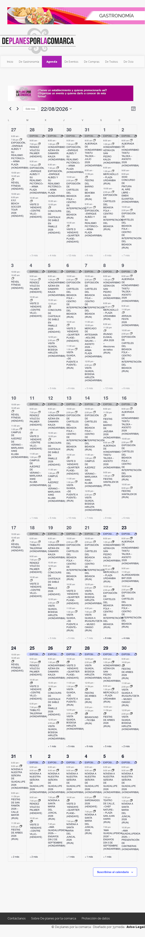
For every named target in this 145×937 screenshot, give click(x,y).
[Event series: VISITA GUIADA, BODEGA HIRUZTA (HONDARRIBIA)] (57, 340)
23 (124, 527)
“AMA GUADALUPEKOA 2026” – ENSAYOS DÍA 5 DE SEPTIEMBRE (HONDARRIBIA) (112, 839)
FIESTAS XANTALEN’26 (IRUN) (110, 482)
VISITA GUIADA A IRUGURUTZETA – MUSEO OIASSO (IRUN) (93, 622)
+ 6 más (70, 388)
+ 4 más (52, 255)
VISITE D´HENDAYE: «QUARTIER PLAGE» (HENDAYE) (72, 235)
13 (68, 398)
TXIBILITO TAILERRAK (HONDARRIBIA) (38, 548)
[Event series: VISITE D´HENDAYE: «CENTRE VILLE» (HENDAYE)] (31, 201)
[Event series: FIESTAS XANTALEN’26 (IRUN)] (113, 475)
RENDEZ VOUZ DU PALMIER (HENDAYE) (36, 151)
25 (32, 648)
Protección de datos (96, 918)
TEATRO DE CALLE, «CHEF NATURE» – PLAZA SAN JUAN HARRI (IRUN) (109, 811)
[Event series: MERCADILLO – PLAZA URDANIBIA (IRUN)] (113, 171)
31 (87, 129)
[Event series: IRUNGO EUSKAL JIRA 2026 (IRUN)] (105, 330)
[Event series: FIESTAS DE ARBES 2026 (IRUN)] (86, 689)
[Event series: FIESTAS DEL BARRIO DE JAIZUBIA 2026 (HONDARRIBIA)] (105, 415)
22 (105, 527)
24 (13, 648)
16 (124, 398)
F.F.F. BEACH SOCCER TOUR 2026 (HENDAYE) (17, 208)
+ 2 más (126, 746)
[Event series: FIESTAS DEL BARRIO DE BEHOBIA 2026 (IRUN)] (86, 177)
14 (87, 398)
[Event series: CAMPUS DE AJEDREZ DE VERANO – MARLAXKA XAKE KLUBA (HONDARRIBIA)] (20, 428)
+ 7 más (126, 255)
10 (13, 398)
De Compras (91, 61)
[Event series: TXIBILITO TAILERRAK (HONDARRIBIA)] (39, 541)
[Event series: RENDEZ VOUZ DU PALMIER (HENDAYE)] (39, 143)
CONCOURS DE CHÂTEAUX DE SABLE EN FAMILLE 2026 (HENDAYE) (54, 221)
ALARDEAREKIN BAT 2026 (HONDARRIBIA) (130, 578)
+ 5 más (89, 388)
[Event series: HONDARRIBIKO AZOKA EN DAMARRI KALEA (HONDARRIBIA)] (57, 143)
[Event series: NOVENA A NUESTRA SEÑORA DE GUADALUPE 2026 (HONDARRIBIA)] (20, 765)
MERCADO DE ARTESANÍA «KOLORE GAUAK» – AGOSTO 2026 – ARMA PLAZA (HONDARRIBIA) (93, 342)
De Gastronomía (29, 61)
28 (32, 129)
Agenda (51, 61)
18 (32, 527)
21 (87, 527)
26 (50, 648)
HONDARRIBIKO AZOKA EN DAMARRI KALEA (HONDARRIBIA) (56, 153)
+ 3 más (34, 255)
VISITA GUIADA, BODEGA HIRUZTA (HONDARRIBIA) (56, 349)
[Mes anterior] (10, 108)
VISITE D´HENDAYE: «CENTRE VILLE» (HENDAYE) (36, 210)
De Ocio (128, 61)
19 (50, 527)
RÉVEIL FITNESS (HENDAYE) (17, 185)
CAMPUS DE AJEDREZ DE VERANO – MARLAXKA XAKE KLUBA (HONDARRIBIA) (20, 444)
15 (105, 398)
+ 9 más (107, 517)
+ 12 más (71, 255)
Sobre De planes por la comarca (53, 918)
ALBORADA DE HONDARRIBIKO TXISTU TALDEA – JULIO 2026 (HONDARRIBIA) (93, 154)
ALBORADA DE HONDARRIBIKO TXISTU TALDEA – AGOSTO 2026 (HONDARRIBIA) (130, 154)
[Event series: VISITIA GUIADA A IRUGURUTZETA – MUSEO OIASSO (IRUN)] (94, 611)
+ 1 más (34, 517)
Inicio (10, 61)
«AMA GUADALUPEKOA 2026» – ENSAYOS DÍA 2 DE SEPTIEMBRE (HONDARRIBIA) (57, 836)
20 (68, 527)
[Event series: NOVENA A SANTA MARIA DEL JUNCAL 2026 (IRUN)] (57, 797)
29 (50, 129)
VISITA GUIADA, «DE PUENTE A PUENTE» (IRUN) (72, 360)
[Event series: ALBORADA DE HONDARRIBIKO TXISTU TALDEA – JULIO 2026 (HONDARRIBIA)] (94, 140)
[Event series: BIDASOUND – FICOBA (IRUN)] (86, 713)
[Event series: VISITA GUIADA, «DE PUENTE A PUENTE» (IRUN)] (76, 349)
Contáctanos (17, 918)
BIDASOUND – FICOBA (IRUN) (91, 720)
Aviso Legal (135, 927)
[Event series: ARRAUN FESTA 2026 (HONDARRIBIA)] (123, 312)
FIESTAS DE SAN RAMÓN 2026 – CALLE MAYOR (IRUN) (15, 808)
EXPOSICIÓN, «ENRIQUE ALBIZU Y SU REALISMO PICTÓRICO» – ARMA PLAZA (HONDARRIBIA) (20, 155)
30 (68, 129)
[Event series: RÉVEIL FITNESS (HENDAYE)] (13, 179)
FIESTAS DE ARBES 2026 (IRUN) (90, 697)
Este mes (30, 108)
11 (32, 398)
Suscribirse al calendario (113, 872)
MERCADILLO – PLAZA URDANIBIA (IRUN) (110, 178)
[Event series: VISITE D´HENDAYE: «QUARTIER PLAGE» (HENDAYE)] (68, 226)
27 (13, 129)
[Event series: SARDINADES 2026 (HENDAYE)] (94, 797)
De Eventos (71, 61)
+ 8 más (89, 255)
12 (50, 398)
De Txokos (111, 61)
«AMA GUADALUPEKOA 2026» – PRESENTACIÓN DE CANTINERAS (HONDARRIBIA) (131, 840)
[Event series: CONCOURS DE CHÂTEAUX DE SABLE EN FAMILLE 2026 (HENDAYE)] (49, 207)
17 (13, 527)
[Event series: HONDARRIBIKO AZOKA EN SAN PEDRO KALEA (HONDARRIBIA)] (113, 143)
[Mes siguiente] (17, 108)
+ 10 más (71, 517)
